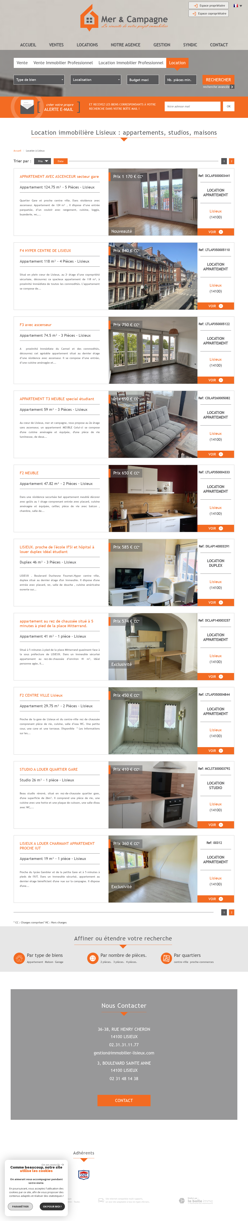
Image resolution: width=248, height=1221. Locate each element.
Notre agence (125, 44)
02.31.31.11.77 (124, 1044)
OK (229, 106)
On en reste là (50, 1164)
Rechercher (218, 79)
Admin (69, 1201)
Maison (49, 962)
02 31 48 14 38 (124, 1078)
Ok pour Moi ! (52, 1206)
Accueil (28, 44)
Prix (40, 161)
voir (212, 232)
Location (177, 62)
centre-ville (181, 962)
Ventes (56, 44)
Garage (59, 962)
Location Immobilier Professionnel (131, 62)
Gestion (161, 44)
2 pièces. (106, 962)
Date (61, 161)
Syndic (190, 44)
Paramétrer (20, 1206)
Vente (22, 62)
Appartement (35, 962)
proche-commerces (202, 962)
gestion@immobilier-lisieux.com (124, 1053)
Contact (219, 44)
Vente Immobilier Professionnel (63, 62)
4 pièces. (131, 962)
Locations (87, 44)
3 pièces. (118, 962)
